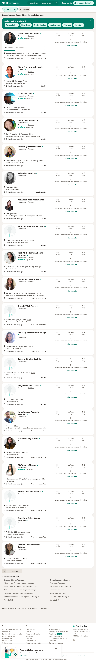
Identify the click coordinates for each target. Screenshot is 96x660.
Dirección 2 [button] (20, 48)
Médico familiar (40, 25)
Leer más (23, 655)
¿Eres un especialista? (82, 3)
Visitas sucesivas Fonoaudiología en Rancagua (20, 590)
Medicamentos (31, 636)
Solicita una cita (71, 45)
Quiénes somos (7, 643)
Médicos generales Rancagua (60, 586)
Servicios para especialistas (58, 632)
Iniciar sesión (67, 3)
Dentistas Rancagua (57, 590)
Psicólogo (67, 25)
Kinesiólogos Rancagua (58, 593)
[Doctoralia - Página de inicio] (14, 3)
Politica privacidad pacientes (12, 634)
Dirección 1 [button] (9, 48)
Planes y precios (55, 629)
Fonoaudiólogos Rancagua (59, 597)
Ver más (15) (8, 600)
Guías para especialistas (57, 636)
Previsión (25, 9)
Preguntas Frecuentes (33, 643)
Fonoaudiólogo (11, 25)
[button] (91, 21)
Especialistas (30, 629)
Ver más (78, 25)
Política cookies (7, 641)
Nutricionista (55, 25)
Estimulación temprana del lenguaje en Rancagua (21, 597)
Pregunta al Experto (33, 634)
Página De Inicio (7, 608)
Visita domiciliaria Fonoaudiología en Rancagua (20, 586)
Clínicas (28, 632)
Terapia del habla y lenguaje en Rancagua (18, 593)
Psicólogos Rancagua (57, 583)
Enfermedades (31, 641)
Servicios (17, 608)
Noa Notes (55, 634)
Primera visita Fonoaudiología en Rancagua (19, 583)
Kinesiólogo (25, 25)
